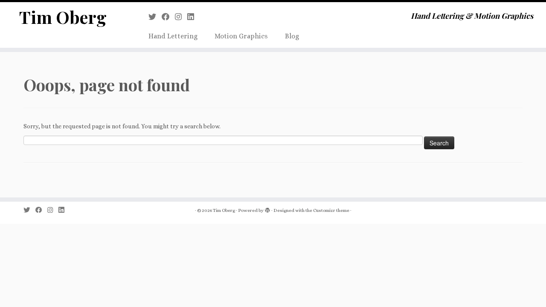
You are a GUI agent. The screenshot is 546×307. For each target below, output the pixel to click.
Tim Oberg (63, 17)
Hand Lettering (172, 36)
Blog (292, 36)
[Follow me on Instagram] (181, 16)
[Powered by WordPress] (267, 211)
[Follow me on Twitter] (155, 16)
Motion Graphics (241, 36)
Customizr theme (331, 210)
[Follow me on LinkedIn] (193, 16)
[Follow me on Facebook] (168, 16)
